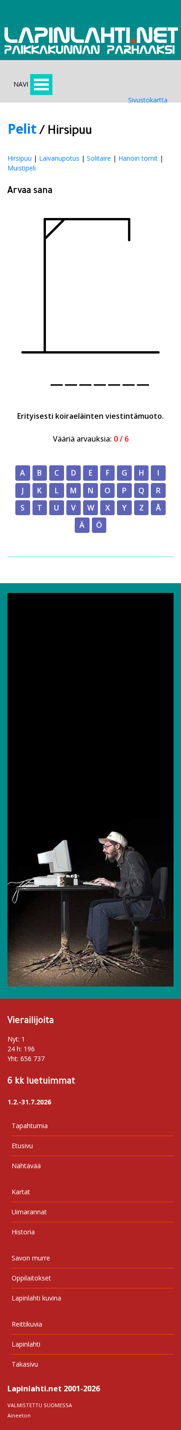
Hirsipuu (19, 158)
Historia (23, 1231)
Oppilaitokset (31, 1277)
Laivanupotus (59, 158)
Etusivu (22, 1145)
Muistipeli (21, 167)
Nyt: (13, 1039)
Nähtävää (26, 1165)
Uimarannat (29, 1211)
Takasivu (25, 1364)
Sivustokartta (148, 99)
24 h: (14, 1048)
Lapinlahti (26, 1344)
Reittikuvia (27, 1324)
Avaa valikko (41, 84)
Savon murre (31, 1257)
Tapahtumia (30, 1125)
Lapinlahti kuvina (36, 1298)
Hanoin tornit (138, 158)
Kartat (21, 1191)
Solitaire (99, 158)
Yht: (13, 1058)
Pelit (22, 128)
